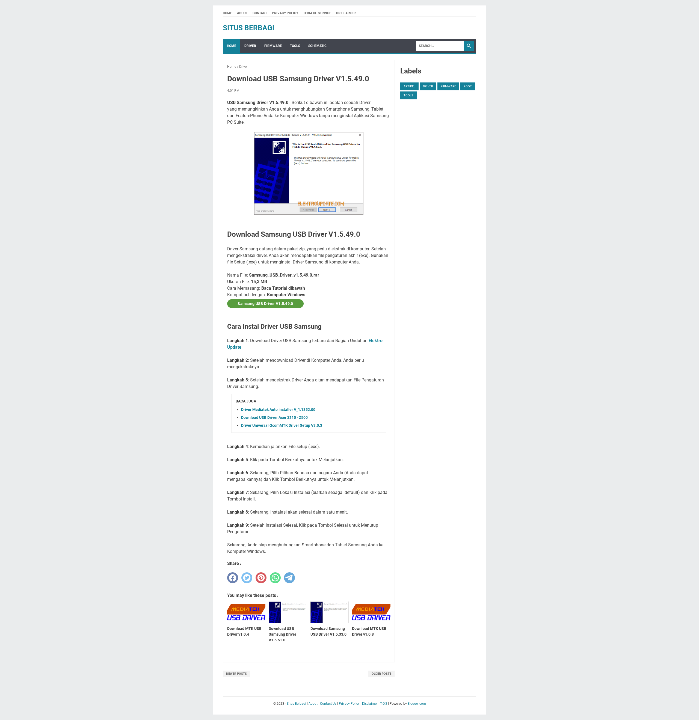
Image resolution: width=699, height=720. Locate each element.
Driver (250, 46)
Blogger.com (417, 704)
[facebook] (232, 577)
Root (468, 86)
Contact (260, 13)
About (242, 13)
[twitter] (246, 577)
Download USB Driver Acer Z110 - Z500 (274, 417)
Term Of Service (317, 13)
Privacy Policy (285, 13)
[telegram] (289, 577)
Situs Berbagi (248, 28)
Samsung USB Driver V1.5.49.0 (265, 303)
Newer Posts (236, 673)
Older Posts (382, 673)
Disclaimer (346, 13)
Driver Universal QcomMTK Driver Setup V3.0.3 (281, 425)
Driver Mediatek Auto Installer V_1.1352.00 (278, 409)
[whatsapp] (275, 577)
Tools (295, 46)
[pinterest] (261, 577)
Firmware (273, 46)
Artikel (409, 86)
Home (227, 13)
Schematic (317, 46)
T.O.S (383, 704)
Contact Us (328, 704)
